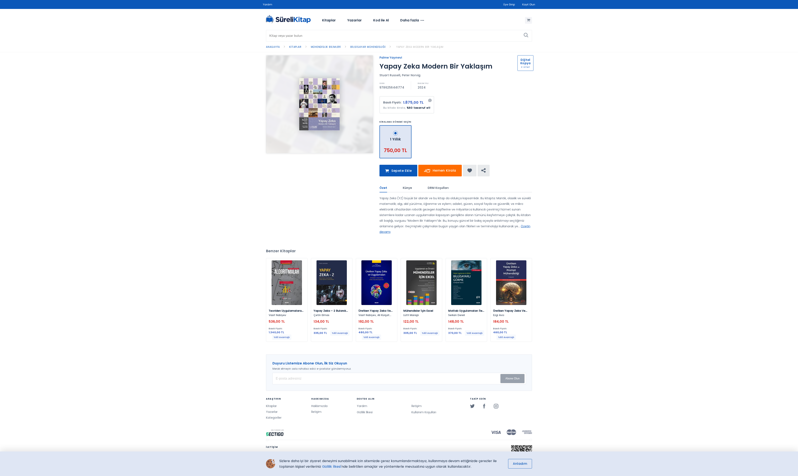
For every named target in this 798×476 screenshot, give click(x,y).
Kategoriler (274, 418)
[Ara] (526, 35)
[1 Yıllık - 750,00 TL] (395, 127)
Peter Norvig (411, 75)
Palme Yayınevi (390, 57)
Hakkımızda (319, 406)
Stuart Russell (389, 75)
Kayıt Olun (528, 4)
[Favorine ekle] (470, 170)
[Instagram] (496, 406)
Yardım (267, 4)
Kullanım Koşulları (423, 412)
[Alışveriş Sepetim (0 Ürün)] (528, 20)
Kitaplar (329, 20)
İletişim (316, 412)
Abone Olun (512, 378)
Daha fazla (409, 20)
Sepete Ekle (401, 170)
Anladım (520, 463)
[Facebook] (484, 406)
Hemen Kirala (443, 170)
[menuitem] (329, 20)
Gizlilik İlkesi (365, 412)
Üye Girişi (509, 4)
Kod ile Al (381, 20)
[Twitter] (472, 406)
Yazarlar (354, 20)
